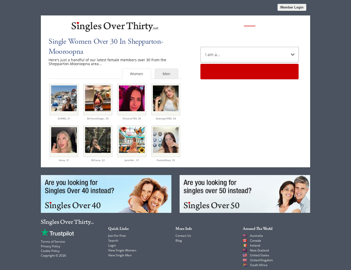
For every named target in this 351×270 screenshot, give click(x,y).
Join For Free (117, 235)
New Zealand (259, 250)
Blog (179, 240)
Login (112, 245)
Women (136, 73)
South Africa (258, 265)
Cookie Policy (50, 251)
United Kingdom (261, 260)
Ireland (255, 245)
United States (259, 255)
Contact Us (183, 235)
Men (166, 73)
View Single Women (122, 250)
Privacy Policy (50, 246)
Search (113, 240)
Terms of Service (53, 241)
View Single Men (120, 255)
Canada (255, 240)
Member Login (291, 7)
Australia (256, 235)
